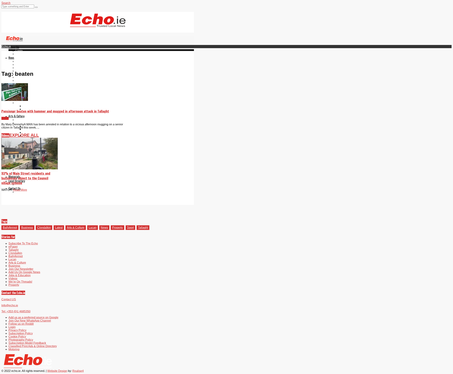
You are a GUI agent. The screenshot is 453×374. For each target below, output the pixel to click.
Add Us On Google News (24, 272)
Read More (20, 189)
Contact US (8, 299)
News (11, 58)
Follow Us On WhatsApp (31, 83)
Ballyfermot (23, 67)
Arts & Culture (16, 116)
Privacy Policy (17, 330)
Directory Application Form (32, 184)
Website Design (57, 370)
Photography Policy (20, 339)
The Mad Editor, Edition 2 (38, 129)
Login (19, 50)
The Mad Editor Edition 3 (38, 132)
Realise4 (78, 370)
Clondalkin (22, 64)
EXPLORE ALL (24, 135)
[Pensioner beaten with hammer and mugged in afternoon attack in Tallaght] (14, 99)
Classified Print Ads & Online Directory (32, 346)
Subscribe (13, 47)
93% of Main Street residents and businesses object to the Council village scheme (25, 178)
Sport (130, 227)
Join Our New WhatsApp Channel (29, 320)
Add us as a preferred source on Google (40, 80)
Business (27, 227)
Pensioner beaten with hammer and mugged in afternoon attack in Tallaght (55, 111)
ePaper (20, 53)
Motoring (13, 349)
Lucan (92, 227)
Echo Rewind (24, 119)
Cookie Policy (17, 336)
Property (117, 227)
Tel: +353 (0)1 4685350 (15, 311)
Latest (59, 227)
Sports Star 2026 (33, 105)
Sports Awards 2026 (28, 102)
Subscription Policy (20, 333)
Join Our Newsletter (28, 77)
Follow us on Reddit (28, 86)
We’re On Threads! (20, 281)
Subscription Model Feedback (27, 342)
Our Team (22, 191)
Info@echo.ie (9, 305)
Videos (5, 135)
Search (5, 2)
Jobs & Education (19, 275)
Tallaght (20, 61)
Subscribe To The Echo (23, 243)
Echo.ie (6, 46)
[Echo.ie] (98, 24)
